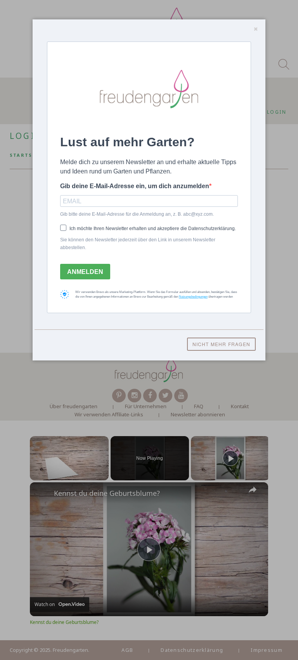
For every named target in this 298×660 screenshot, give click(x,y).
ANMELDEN (85, 272)
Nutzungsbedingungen (193, 296)
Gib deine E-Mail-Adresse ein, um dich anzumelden (134, 186)
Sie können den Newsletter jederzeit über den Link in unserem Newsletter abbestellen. (137, 243)
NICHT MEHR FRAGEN (221, 344)
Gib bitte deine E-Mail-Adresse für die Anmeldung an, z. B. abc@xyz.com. (137, 214)
